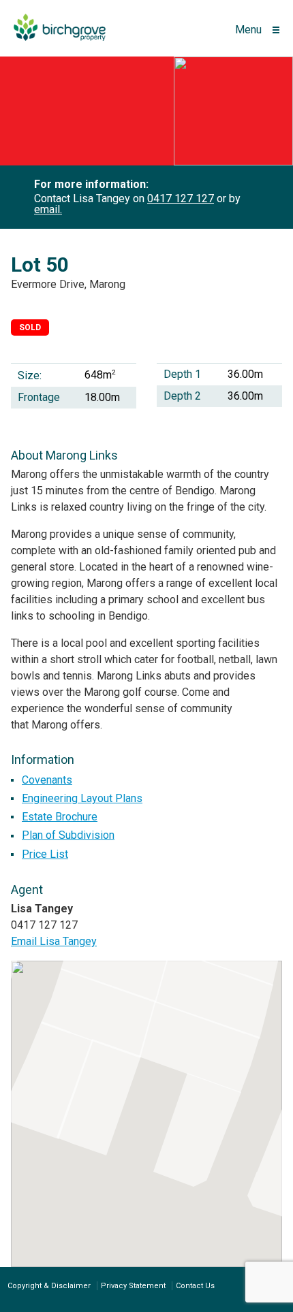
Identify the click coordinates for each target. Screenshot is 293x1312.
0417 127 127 (180, 198)
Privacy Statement (133, 1285)
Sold (30, 327)
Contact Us (195, 1285)
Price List (45, 854)
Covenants (47, 779)
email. (48, 209)
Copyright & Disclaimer (49, 1285)
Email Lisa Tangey (54, 941)
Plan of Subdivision (68, 835)
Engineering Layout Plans (82, 798)
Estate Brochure (59, 816)
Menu (248, 29)
